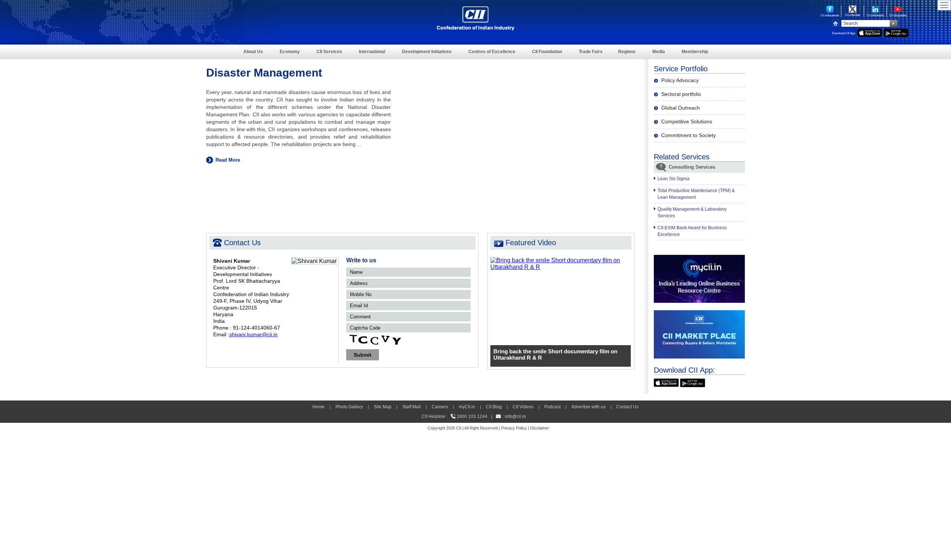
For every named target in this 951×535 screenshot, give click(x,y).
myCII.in (467, 406)
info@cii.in (515, 416)
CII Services (329, 51)
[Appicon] (666, 382)
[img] (561, 260)
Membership (695, 51)
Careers (440, 406)
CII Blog (494, 406)
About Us (253, 51)
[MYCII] (699, 258)
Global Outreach (680, 108)
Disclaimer (539, 428)
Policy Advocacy (680, 80)
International (372, 51)
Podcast (552, 406)
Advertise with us (588, 406)
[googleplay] (896, 32)
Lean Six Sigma (673, 178)
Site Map (383, 406)
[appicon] (869, 32)
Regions (627, 51)
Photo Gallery (349, 406)
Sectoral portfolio (681, 94)
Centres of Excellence (491, 51)
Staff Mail (411, 406)
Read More (227, 160)
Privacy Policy (514, 428)
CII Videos (523, 406)
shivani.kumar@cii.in (253, 334)
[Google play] (692, 382)
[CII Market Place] (699, 313)
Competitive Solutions (686, 121)
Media (658, 51)
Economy (290, 51)
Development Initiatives (427, 51)
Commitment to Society (688, 135)
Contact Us (627, 406)
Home (318, 406)
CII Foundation (547, 51)
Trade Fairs (591, 51)
